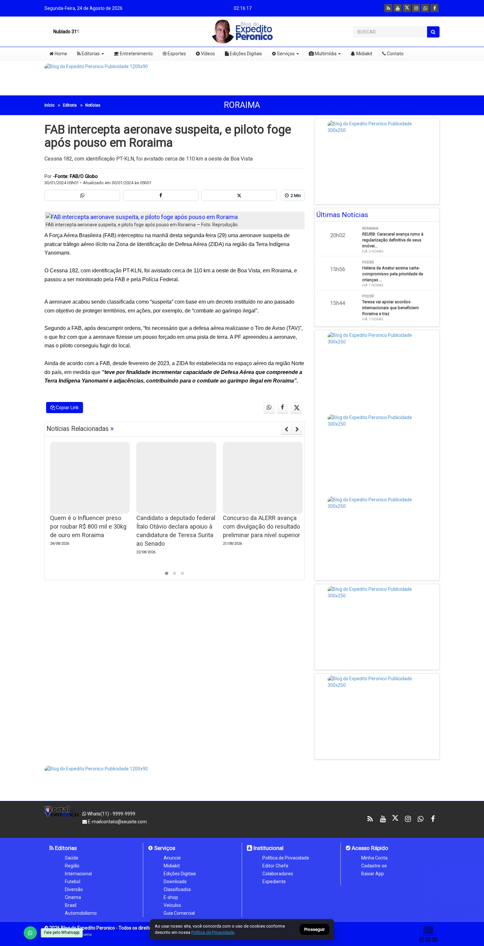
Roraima (242, 105)
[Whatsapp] (425, 8)
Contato (395, 53)
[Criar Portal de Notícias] (428, 934)
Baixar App (372, 873)
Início (49, 105)
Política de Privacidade (285, 857)
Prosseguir (314, 929)
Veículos (172, 905)
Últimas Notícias (342, 215)
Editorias (90, 53)
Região (72, 865)
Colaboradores (277, 873)
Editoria (70, 105)
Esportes (176, 53)
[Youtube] (397, 8)
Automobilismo (81, 913)
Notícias (92, 105)
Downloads (175, 881)
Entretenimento (136, 53)
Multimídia (325, 53)
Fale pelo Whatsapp (61, 932)
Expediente (274, 881)
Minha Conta (374, 857)
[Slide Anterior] (286, 429)
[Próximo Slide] (297, 429)
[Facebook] (434, 8)
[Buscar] (433, 31)
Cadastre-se (374, 865)
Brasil (70, 905)
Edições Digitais (245, 53)
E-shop (171, 897)
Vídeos (207, 53)
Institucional (267, 848)
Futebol (72, 881)
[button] (167, 573)
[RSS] (388, 8)
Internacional (78, 873)
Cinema (73, 897)
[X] (407, 8)
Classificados (177, 889)
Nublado (64, 31)
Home (60, 53)
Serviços (285, 53)
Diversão (74, 889)
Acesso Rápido (369, 848)
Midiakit (363, 53)
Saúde (71, 857)
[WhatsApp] (30, 932)
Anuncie (172, 857)
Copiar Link (67, 407)
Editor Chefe (275, 865)
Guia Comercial (179, 913)
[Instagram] (416, 8)
